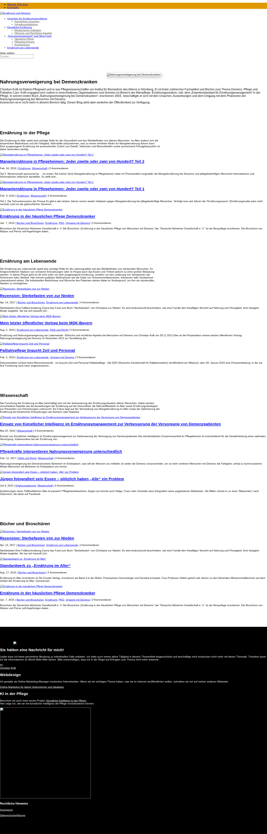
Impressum (6, 809)
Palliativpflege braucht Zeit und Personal (37, 350)
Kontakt (13, 7)
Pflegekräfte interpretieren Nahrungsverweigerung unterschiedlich (61, 451)
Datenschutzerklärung (12, 815)
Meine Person (17, 4)
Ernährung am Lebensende (23, 47)
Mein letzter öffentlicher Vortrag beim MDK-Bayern (46, 323)
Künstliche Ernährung (19, 27)
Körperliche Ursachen (27, 21)
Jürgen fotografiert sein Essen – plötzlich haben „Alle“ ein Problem (62, 479)
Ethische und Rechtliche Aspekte (33, 33)
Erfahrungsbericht (25, 485)
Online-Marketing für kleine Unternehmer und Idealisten (32, 687)
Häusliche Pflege (24, 38)
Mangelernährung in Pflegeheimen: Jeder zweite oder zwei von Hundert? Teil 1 (72, 189)
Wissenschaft (39, 168)
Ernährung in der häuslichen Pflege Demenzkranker (47, 216)
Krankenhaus (22, 44)
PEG (61, 223)
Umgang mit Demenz (78, 223)
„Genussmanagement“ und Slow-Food (29, 36)
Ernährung (24, 168)
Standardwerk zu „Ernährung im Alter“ (35, 565)
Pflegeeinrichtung (25, 41)
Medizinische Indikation (28, 30)
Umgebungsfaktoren (26, 24)
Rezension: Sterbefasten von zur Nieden (37, 296)
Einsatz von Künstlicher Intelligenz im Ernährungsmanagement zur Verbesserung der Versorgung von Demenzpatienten (110, 424)
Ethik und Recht (59, 329)
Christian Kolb (8, 667)
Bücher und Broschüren (30, 223)
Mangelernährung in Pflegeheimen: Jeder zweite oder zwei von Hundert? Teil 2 (72, 161)
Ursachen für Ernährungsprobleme (27, 18)
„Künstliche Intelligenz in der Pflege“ (66, 700)
